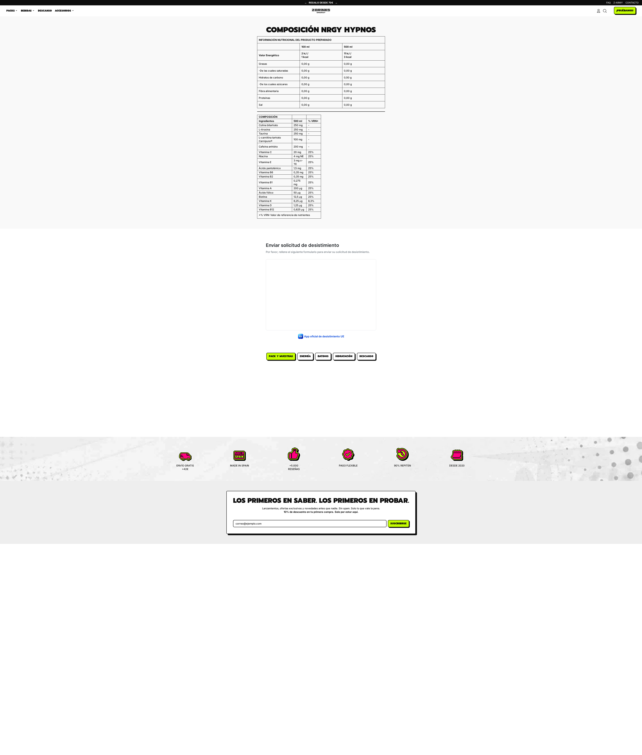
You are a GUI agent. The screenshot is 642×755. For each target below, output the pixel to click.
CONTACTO (632, 2)
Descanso (45, 11)
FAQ (608, 2)
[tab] (280, 356)
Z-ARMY (618, 2)
